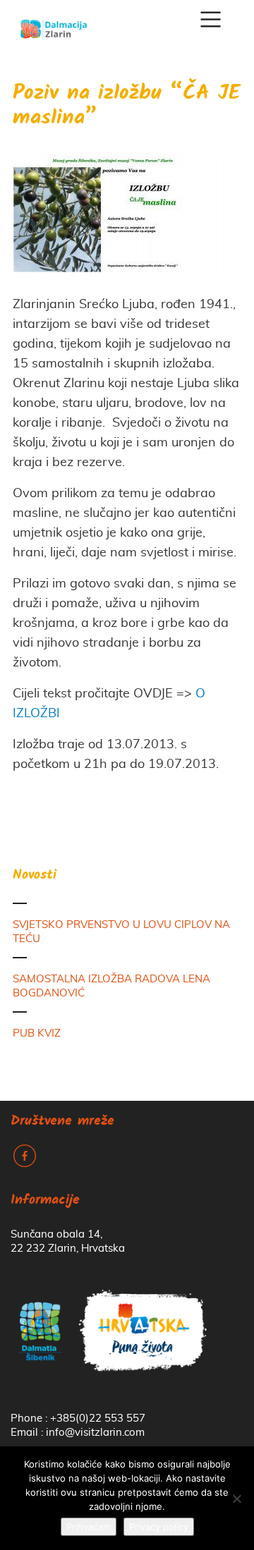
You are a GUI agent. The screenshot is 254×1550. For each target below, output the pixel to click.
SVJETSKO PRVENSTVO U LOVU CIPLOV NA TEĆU (121, 932)
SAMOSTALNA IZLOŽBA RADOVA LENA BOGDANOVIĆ (111, 986)
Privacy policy (158, 1526)
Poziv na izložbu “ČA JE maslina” (127, 106)
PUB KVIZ (37, 1033)
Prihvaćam (88, 1526)
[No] (236, 1498)
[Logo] (53, 24)
